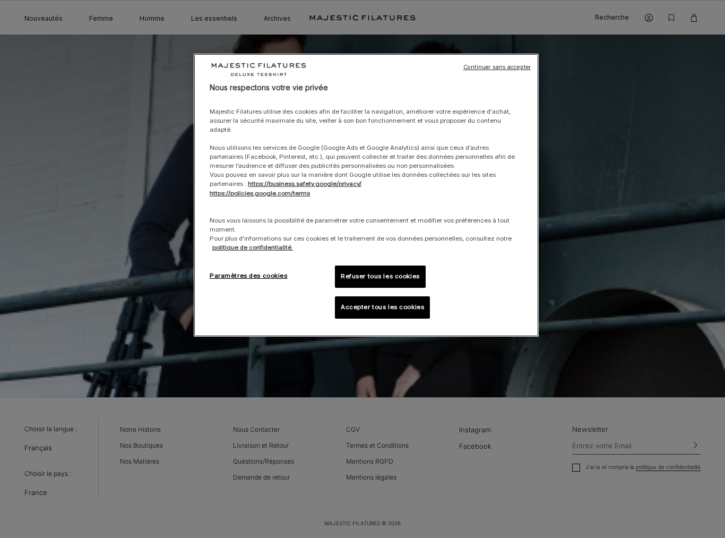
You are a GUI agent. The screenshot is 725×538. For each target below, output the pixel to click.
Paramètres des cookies (249, 275)
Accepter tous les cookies (382, 307)
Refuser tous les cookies (380, 276)
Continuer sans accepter (497, 67)
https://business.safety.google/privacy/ (304, 183)
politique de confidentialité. (252, 247)
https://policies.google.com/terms (260, 193)
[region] (366, 195)
